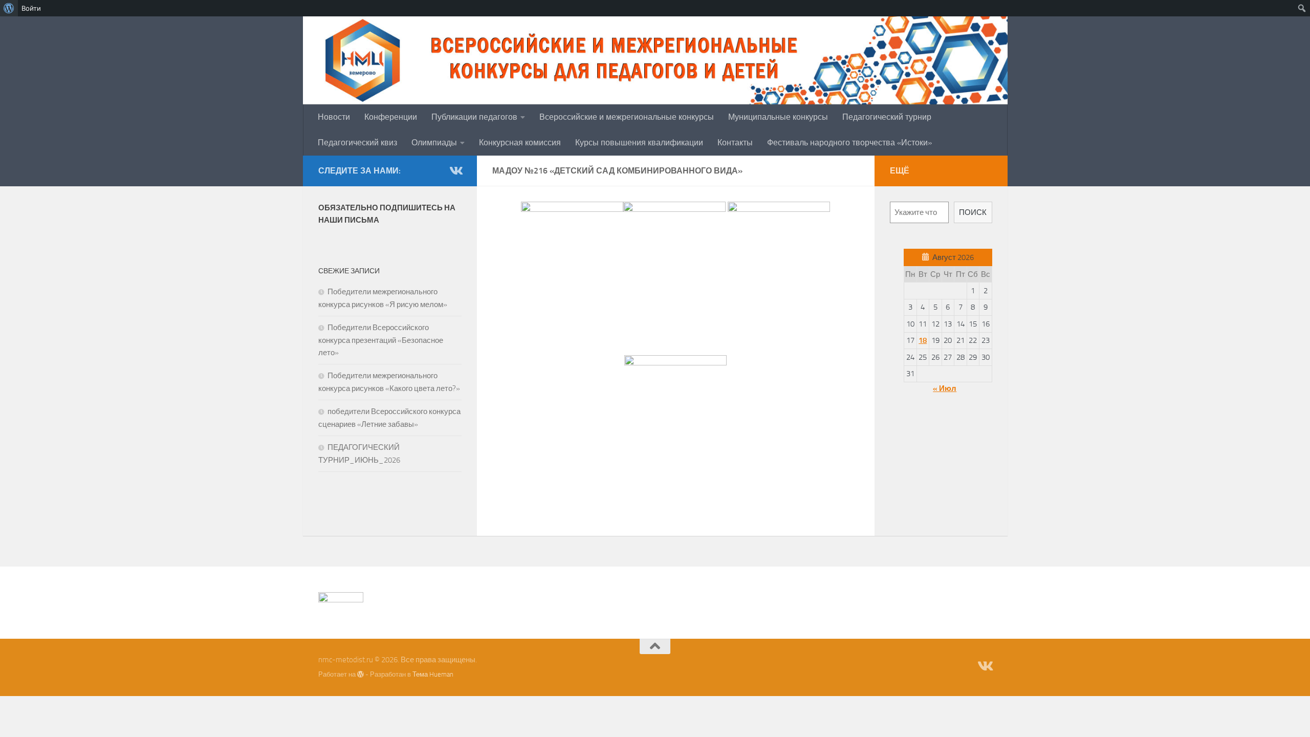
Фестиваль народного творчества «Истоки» (849, 142)
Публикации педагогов (474, 117)
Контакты (735, 142)
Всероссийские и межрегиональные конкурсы (626, 117)
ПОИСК (973, 212)
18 (923, 340)
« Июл (944, 388)
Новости (334, 117)
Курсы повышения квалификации (639, 142)
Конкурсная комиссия (520, 142)
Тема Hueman (432, 674)
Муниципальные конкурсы (778, 117)
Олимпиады (434, 142)
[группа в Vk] (455, 170)
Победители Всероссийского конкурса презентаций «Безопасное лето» (380, 340)
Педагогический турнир (886, 117)
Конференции (390, 117)
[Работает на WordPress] (360, 674)
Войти (31, 8)
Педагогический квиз (357, 142)
